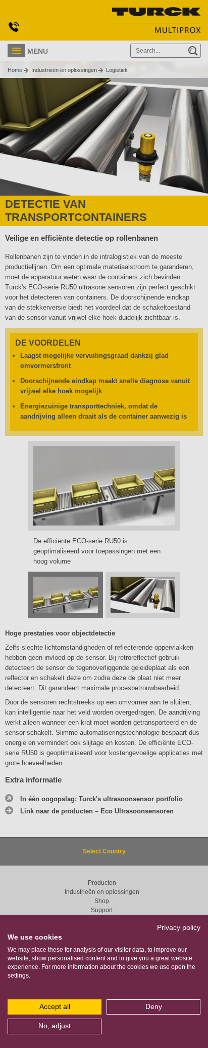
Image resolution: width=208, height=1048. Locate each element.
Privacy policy (178, 927)
